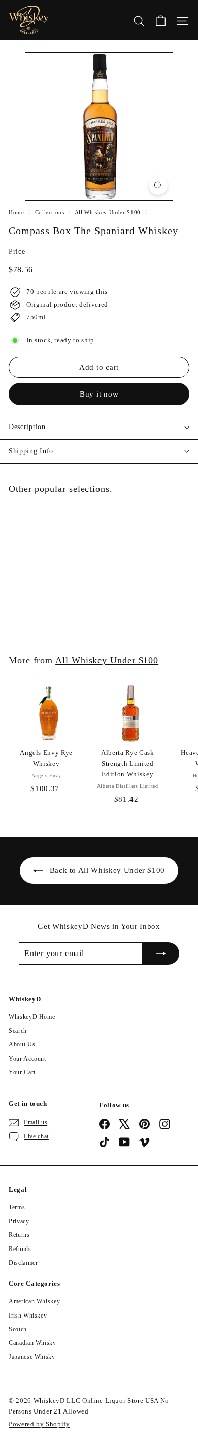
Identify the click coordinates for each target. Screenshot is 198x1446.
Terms (17, 1207)
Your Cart (22, 1072)
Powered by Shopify (39, 1424)
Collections (49, 212)
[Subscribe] (161, 953)
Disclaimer (23, 1262)
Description (27, 427)
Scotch (18, 1329)
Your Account (27, 1058)
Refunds (20, 1249)
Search (18, 1030)
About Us (22, 1044)
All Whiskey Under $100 (108, 212)
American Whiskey (34, 1301)
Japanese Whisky (32, 1356)
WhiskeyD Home (32, 1017)
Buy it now (99, 394)
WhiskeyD (70, 926)
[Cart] (161, 20)
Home (16, 212)
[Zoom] (158, 185)
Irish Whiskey (28, 1315)
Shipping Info (31, 451)
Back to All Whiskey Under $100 (108, 870)
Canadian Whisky (32, 1342)
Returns (19, 1234)
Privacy (19, 1221)
